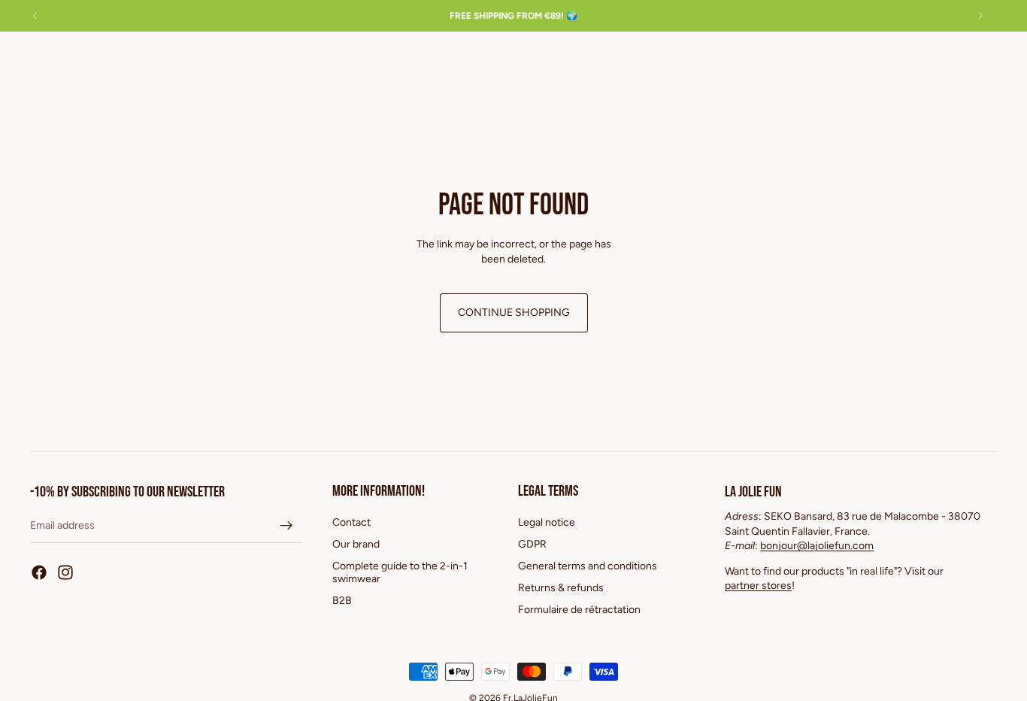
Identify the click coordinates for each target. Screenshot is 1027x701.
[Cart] (980, 58)
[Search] (915, 58)
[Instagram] (65, 572)
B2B (342, 599)
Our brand (356, 544)
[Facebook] (39, 572)
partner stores (758, 585)
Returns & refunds (561, 587)
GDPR (532, 544)
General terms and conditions (587, 566)
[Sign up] (286, 525)
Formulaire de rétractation (579, 608)
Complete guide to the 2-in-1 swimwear (400, 572)
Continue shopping (514, 312)
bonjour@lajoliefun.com (817, 545)
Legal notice (546, 522)
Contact (351, 522)
